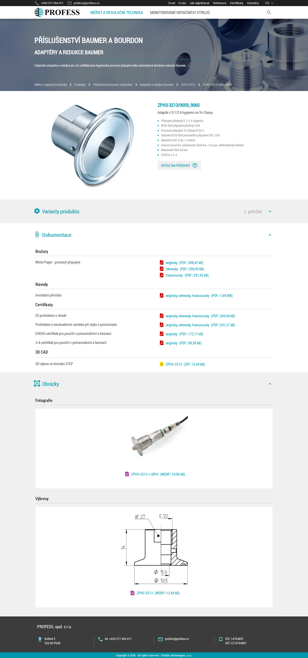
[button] (154, 211)
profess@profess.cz (177, 639)
